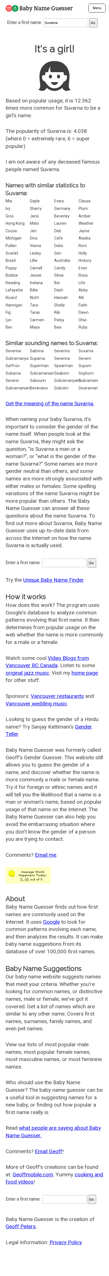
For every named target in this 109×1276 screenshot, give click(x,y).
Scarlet (12, 253)
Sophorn (86, 373)
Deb (57, 231)
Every (59, 201)
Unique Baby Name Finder (53, 580)
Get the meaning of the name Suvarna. (50, 403)
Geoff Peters (21, 1226)
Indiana (36, 283)
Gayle (35, 201)
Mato (34, 223)
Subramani (88, 380)
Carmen (37, 320)
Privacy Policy (65, 1242)
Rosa (83, 275)
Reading (13, 283)
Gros (10, 216)
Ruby (83, 327)
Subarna (13, 373)
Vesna (35, 245)
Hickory (85, 260)
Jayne (84, 231)
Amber (85, 216)
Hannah (61, 297)
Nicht (34, 297)
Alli (81, 297)
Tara (34, 305)
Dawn (84, 312)
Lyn (8, 320)
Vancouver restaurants (57, 696)
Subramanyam (67, 380)
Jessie (35, 275)
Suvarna (86, 351)
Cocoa (11, 231)
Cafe (58, 238)
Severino (62, 351)
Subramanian (42, 373)
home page (85, 673)
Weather (86, 223)
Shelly (59, 305)
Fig (8, 312)
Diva (33, 238)
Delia (58, 245)
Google (51, 922)
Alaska (85, 238)
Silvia (58, 275)
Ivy (8, 208)
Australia (62, 260)
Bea (57, 327)
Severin (12, 380)
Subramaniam (18, 388)
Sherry (36, 208)
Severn (85, 358)
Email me (45, 855)
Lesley (35, 253)
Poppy (11, 268)
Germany (62, 208)
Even (83, 268)
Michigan (14, 238)
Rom (83, 245)
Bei (57, 283)
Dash (58, 290)
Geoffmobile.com (33, 1174)
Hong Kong (15, 223)
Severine (13, 351)
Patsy (59, 320)
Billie (34, 290)
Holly (83, 253)
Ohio (83, 320)
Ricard (11, 297)
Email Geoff (48, 1151)
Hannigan (14, 305)
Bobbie (12, 275)
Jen (33, 231)
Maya (35, 327)
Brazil (11, 260)
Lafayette (14, 290)
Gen (57, 253)
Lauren (60, 223)
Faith (83, 305)
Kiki (57, 312)
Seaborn (61, 373)
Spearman (63, 365)
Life (82, 283)
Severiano (39, 388)
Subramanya (17, 358)
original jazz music (27, 673)
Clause (85, 201)
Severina (62, 358)
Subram (61, 388)
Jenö (34, 216)
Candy (59, 268)
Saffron (13, 365)
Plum (83, 208)
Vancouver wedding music (36, 703)
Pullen (11, 245)
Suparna (37, 358)
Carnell (36, 268)
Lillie (33, 260)
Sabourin (38, 380)
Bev (9, 327)
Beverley (62, 216)
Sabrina (37, 351)
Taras (35, 312)
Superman (39, 365)
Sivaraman (88, 388)
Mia (9, 201)
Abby (83, 290)
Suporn (85, 365)
